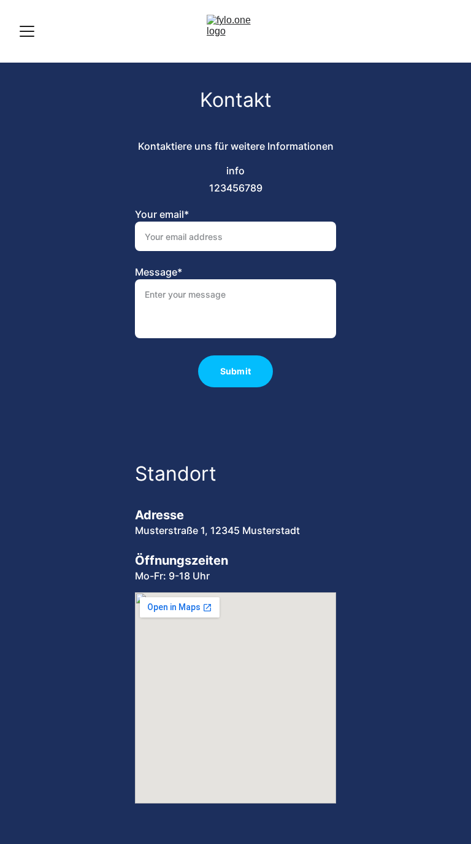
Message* (158, 272)
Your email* (162, 214)
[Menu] (27, 31)
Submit (235, 371)
